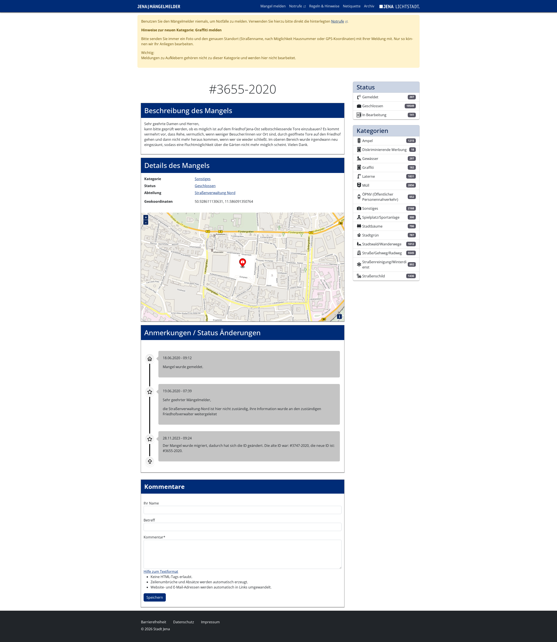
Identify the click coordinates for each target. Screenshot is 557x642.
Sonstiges (203, 178)
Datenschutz (183, 622)
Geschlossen (205, 185)
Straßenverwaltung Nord (215, 192)
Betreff (149, 520)
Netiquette (352, 6)
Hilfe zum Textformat (161, 571)
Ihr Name (151, 503)
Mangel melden (273, 6)
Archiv (369, 6)
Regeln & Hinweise (324, 6)
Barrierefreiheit (153, 622)
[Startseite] (161, 6)
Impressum (210, 622)
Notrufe (298, 5)
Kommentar (153, 537)
